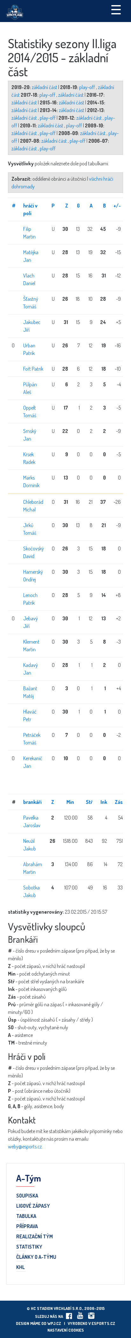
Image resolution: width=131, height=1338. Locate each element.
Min (70, 802)
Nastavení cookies (65, 1330)
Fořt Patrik (33, 369)
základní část (45, 87)
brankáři (32, 802)
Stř (89, 802)
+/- (117, 205)
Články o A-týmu (36, 1257)
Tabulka (26, 1216)
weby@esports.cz (25, 1146)
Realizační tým (34, 1237)
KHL (20, 1267)
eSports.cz (103, 1323)
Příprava (27, 1226)
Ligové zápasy (33, 1206)
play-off (87, 87)
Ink (103, 802)
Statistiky (29, 1247)
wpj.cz (54, 1323)
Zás (119, 802)
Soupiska (27, 1196)
